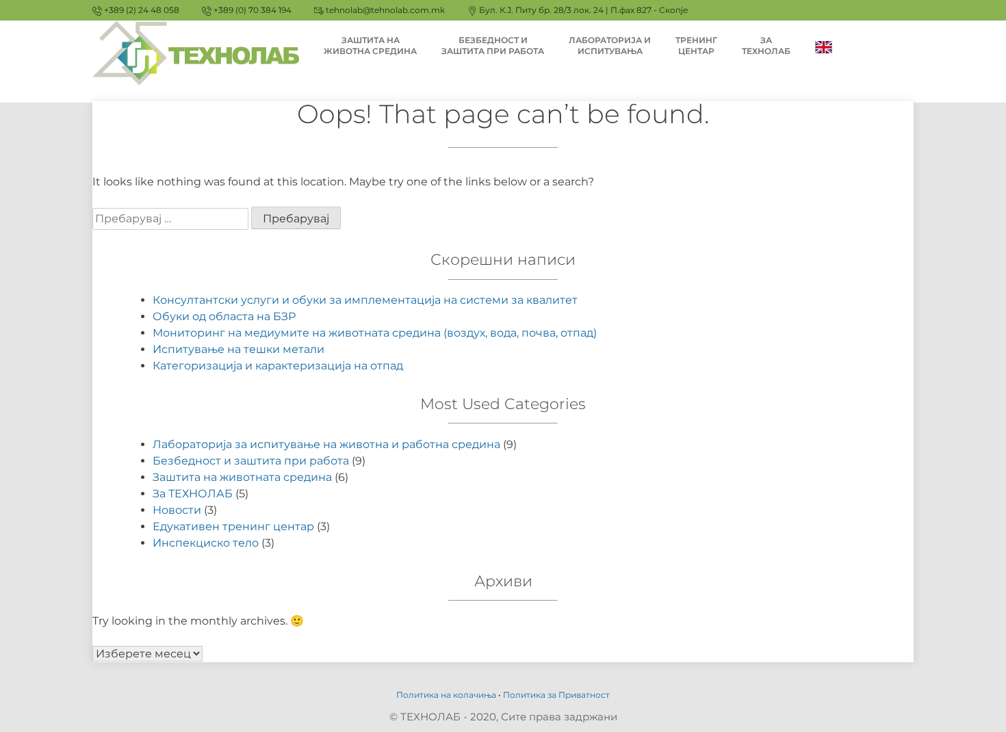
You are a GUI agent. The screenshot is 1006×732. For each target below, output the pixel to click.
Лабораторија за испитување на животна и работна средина (326, 444)
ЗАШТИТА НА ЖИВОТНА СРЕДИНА (370, 45)
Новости (177, 510)
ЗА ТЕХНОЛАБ (766, 45)
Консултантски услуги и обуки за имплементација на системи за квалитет (365, 299)
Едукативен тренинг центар (233, 526)
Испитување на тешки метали (238, 349)
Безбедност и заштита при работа (251, 460)
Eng (824, 46)
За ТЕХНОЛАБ (193, 493)
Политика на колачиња (446, 695)
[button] (977, 19)
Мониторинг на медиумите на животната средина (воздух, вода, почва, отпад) (375, 332)
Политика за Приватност (556, 695)
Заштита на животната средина (242, 477)
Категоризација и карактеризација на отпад (278, 365)
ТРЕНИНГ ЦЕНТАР (696, 45)
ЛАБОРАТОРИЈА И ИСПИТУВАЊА (610, 45)
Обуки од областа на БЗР (224, 316)
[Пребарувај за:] (171, 218)
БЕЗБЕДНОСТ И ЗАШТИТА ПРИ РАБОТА (492, 45)
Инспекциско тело (206, 542)
